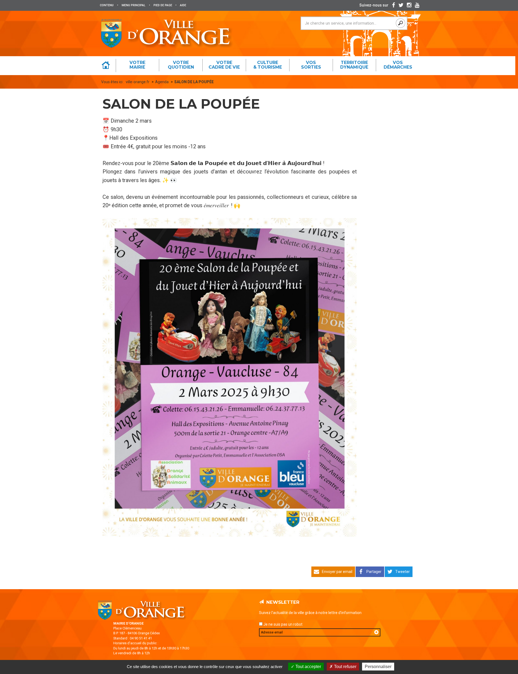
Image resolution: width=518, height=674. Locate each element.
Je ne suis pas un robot (282, 624)
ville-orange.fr (137, 82)
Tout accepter (307, 666)
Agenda (162, 82)
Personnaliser (378, 666)
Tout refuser (344, 666)
